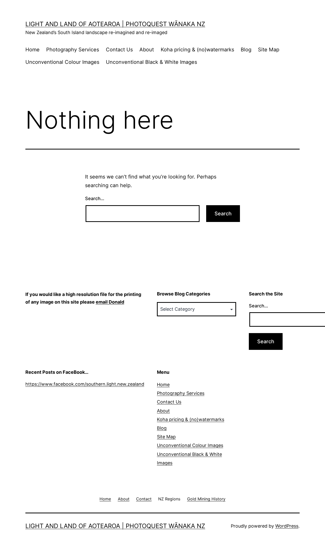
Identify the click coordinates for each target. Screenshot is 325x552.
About (146, 50)
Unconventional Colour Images (62, 62)
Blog (246, 50)
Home (32, 50)
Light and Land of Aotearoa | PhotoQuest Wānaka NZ (115, 24)
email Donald (110, 302)
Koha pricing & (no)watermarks (197, 50)
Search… (94, 198)
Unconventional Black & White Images (151, 62)
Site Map (268, 50)
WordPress (286, 526)
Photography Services (72, 50)
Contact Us (119, 50)
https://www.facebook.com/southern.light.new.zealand (84, 384)
